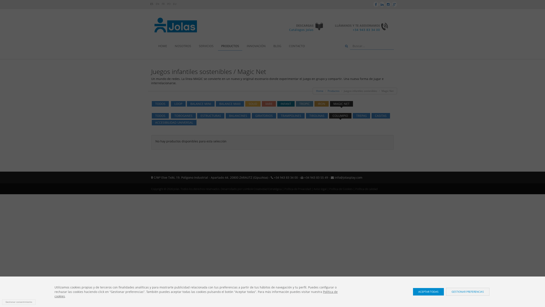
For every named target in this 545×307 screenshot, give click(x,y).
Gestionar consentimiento (19, 302)
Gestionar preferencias (468, 292)
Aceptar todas (428, 292)
